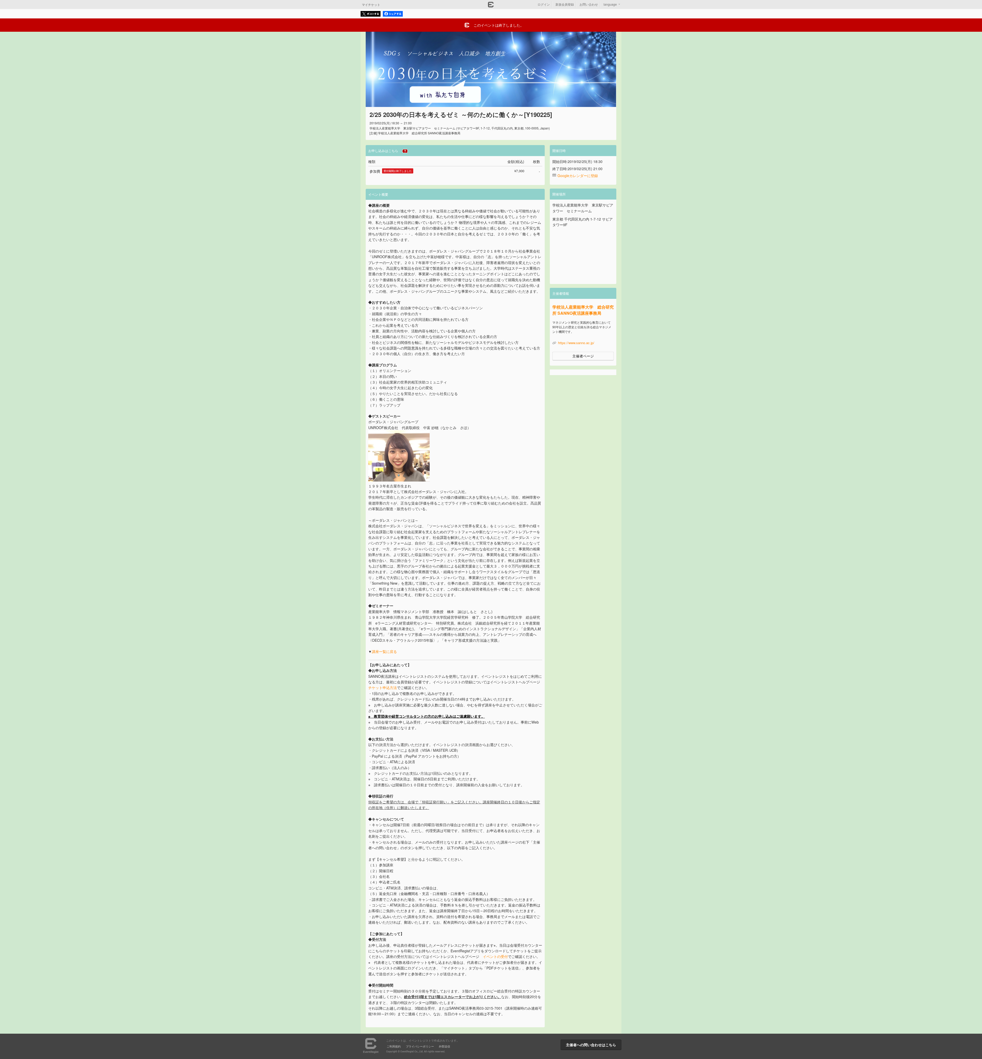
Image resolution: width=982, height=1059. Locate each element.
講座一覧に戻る (384, 651)
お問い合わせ (588, 4)
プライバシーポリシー (420, 1046)
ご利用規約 (394, 1046)
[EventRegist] (491, 6)
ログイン (544, 4)
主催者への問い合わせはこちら (591, 1044)
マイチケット (371, 4)
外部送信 (444, 1046)
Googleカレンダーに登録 (577, 175)
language (610, 4)
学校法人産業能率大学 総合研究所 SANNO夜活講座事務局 (583, 310)
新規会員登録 (564, 4)
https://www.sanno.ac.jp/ (576, 342)
